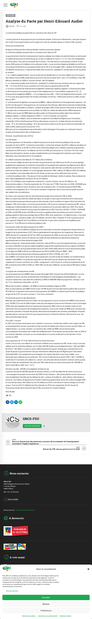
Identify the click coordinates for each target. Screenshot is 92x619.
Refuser (46, 604)
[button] (88, 569)
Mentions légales (65, 616)
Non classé (10, 15)
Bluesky (25, 510)
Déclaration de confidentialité (47, 616)
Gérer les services (12, 591)
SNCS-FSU (11, 26)
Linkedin (32, 510)
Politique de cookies (28, 616)
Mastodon (19, 510)
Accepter (46, 597)
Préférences (46, 611)
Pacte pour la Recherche (15, 46)
